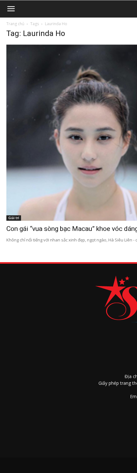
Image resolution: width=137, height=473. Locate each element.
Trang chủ (15, 23)
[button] (11, 9)
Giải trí (13, 218)
